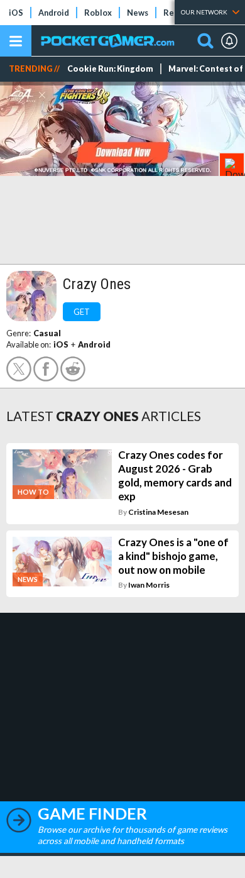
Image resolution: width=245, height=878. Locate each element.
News (137, 13)
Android (53, 13)
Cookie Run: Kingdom (110, 69)
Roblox (98, 13)
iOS (16, 13)
